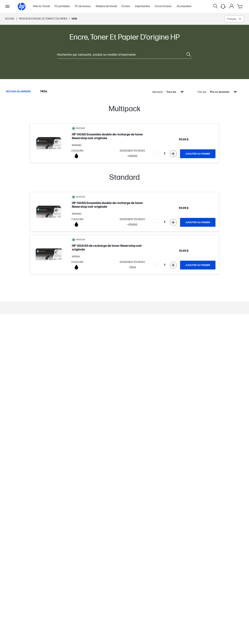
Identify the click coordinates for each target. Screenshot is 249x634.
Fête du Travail (41, 6)
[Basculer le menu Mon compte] (231, 6)
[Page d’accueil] (21, 6)
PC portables (62, 6)
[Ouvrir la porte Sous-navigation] (7, 6)
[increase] (173, 153)
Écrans (126, 6)
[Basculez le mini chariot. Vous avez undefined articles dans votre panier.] (240, 6)
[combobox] (234, 19)
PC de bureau (83, 6)
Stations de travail (106, 6)
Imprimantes (142, 6)
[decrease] (156, 153)
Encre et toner (163, 6)
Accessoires (184, 6)
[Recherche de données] (215, 6)
